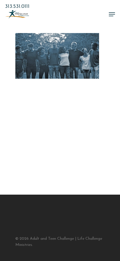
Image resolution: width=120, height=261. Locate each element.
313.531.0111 (17, 6)
